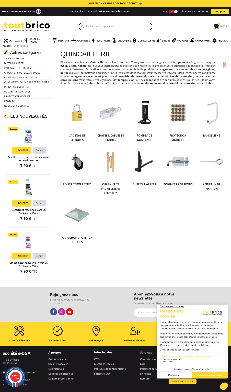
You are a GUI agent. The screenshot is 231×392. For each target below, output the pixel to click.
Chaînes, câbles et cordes (20, 77)
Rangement (11, 101)
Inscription (220, 11)
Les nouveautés (29, 116)
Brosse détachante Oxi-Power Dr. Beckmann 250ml (29, 264)
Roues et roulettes (16, 105)
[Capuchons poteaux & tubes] (77, 215)
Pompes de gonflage (17, 91)
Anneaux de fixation (17, 58)
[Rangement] (212, 112)
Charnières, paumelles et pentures (26, 82)
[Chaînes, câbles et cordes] (111, 112)
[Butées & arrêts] (144, 161)
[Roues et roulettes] (77, 161)
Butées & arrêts (14, 63)
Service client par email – (95, 11)
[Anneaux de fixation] (212, 161)
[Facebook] (53, 311)
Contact (127, 11)
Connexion (203, 11)
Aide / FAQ (187, 11)
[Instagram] (61, 311)
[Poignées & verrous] (178, 161)
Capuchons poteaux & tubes (22, 72)
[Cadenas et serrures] (77, 112)
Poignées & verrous (16, 86)
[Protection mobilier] (178, 112)
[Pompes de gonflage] (144, 112)
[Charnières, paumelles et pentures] (111, 161)
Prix (165, 11)
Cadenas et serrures (17, 68)
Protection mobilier (17, 96)
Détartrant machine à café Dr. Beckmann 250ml (29, 211)
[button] (28, 139)
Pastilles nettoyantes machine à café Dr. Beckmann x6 (29, 158)
